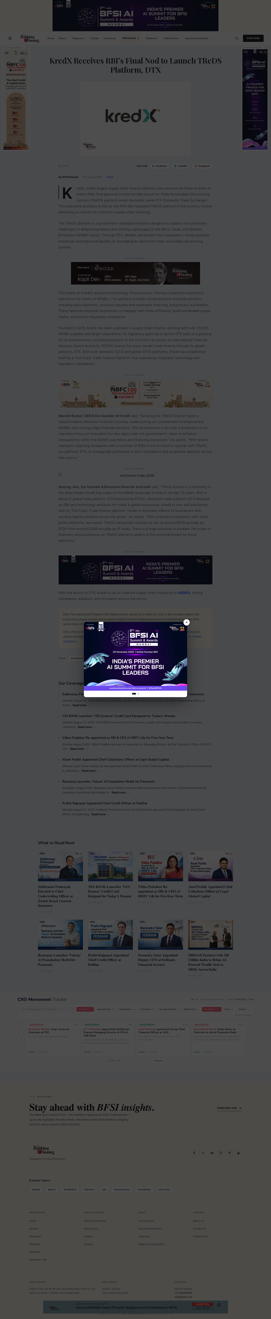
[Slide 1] (134, 694)
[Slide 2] (138, 694)
